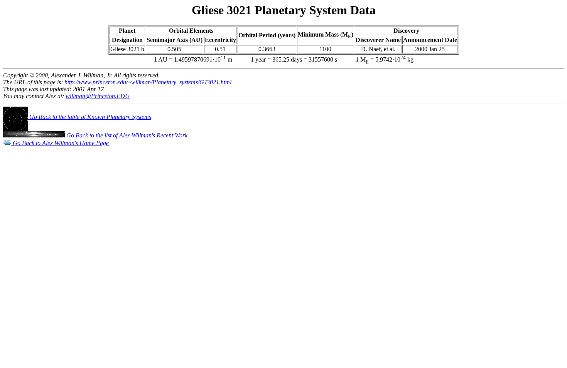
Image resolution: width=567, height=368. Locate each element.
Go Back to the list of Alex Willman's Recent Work (126, 135)
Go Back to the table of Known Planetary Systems (89, 117)
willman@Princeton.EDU (98, 96)
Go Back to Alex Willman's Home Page (60, 143)
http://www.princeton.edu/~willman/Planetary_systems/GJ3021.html (147, 82)
